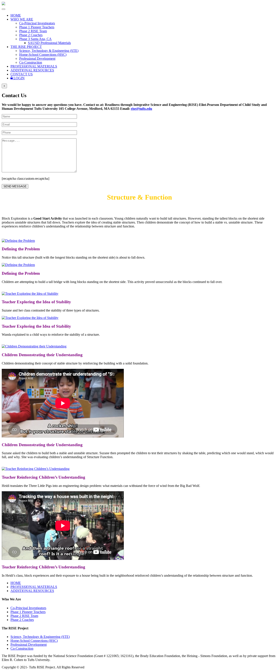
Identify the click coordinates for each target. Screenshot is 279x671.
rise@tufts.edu (141, 108)
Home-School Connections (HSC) (42, 54)
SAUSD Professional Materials (49, 43)
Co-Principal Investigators (37, 23)
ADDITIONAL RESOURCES (32, 70)
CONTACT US (21, 74)
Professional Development (37, 58)
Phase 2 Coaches (31, 35)
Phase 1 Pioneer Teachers (36, 27)
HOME (15, 15)
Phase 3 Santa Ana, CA (35, 39)
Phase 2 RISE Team (33, 31)
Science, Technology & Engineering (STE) (48, 51)
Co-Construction (30, 62)
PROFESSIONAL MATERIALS (33, 66)
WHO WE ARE (21, 19)
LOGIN (19, 78)
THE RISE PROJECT (26, 47)
